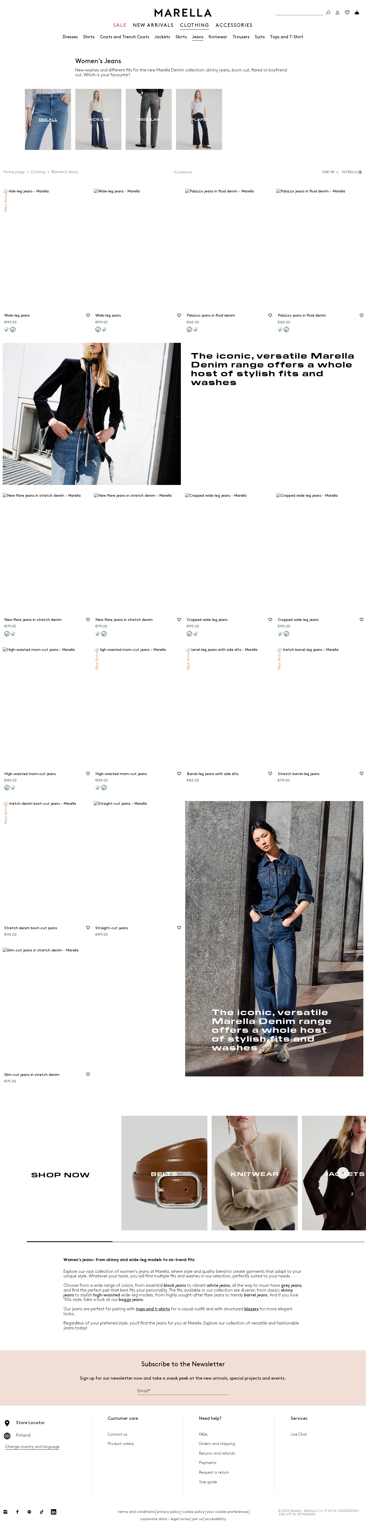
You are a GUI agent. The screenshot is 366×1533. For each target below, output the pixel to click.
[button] (352, 172)
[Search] (328, 12)
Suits (260, 37)
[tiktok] (41, 1512)
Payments (207, 1462)
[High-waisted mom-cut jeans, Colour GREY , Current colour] (7, 788)
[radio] (48, 119)
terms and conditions (136, 1511)
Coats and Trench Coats (124, 37)
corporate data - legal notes (165, 1519)
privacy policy (168, 1511)
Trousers (241, 37)
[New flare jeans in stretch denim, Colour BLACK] (13, 634)
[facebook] (17, 1512)
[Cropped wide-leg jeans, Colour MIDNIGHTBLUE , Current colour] (286, 634)
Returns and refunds (217, 1453)
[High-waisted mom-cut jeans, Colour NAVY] (13, 788)
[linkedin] (53, 1512)
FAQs (203, 1434)
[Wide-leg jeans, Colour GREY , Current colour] (98, 329)
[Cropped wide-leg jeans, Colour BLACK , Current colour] (189, 634)
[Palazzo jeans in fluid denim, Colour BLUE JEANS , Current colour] (189, 329)
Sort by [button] (328, 172)
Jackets (162, 37)
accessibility (215, 1519)
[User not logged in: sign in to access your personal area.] (337, 12)
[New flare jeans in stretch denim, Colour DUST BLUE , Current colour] (7, 634)
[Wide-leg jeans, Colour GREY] (7, 329)
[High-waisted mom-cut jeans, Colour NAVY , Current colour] (104, 788)
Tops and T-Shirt (286, 37)
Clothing (38, 172)
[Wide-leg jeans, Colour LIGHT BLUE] (104, 329)
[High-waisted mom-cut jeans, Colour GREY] (98, 788)
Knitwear (218, 37)
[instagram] (5, 1512)
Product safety (121, 1443)
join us (197, 1519)
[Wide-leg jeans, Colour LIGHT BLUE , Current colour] (13, 329)
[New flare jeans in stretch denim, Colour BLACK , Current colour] (104, 634)
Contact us (117, 1434)
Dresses (70, 37)
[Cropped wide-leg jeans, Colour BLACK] (280, 634)
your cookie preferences (228, 1511)
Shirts (89, 37)
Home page (14, 172)
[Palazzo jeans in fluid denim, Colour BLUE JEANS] (195, 329)
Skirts (181, 37)
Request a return (214, 1472)
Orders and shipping (217, 1443)
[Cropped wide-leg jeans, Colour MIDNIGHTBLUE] (195, 634)
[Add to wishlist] (88, 317)
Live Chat (299, 1434)
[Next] (343, 1173)
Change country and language (32, 1446)
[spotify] (29, 1512)
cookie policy (193, 1511)
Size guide (208, 1482)
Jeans (197, 37)
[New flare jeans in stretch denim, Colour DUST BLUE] (98, 634)
